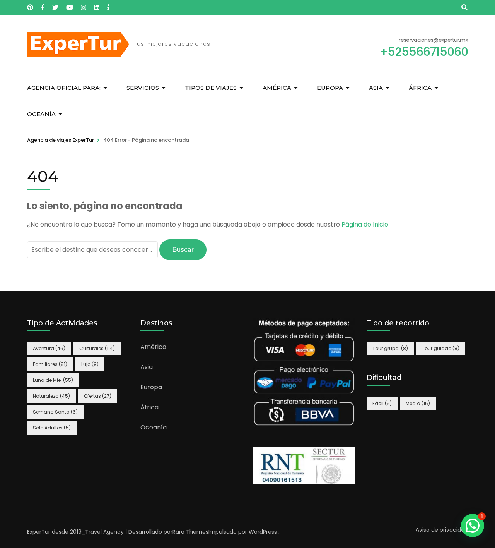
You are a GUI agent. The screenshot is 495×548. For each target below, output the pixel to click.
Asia (376, 87)
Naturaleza (51, 396)
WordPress (263, 532)
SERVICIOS (142, 87)
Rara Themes (190, 532)
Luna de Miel (53, 380)
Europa (330, 87)
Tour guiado (440, 348)
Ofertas (97, 396)
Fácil (382, 403)
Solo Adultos (52, 427)
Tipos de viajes (211, 87)
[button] (472, 525)
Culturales (97, 348)
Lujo (90, 364)
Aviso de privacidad (442, 530)
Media (418, 403)
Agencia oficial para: (64, 87)
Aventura (49, 348)
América (277, 87)
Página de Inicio (364, 224)
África (420, 87)
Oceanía (41, 114)
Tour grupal (390, 348)
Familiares (50, 364)
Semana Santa (55, 412)
